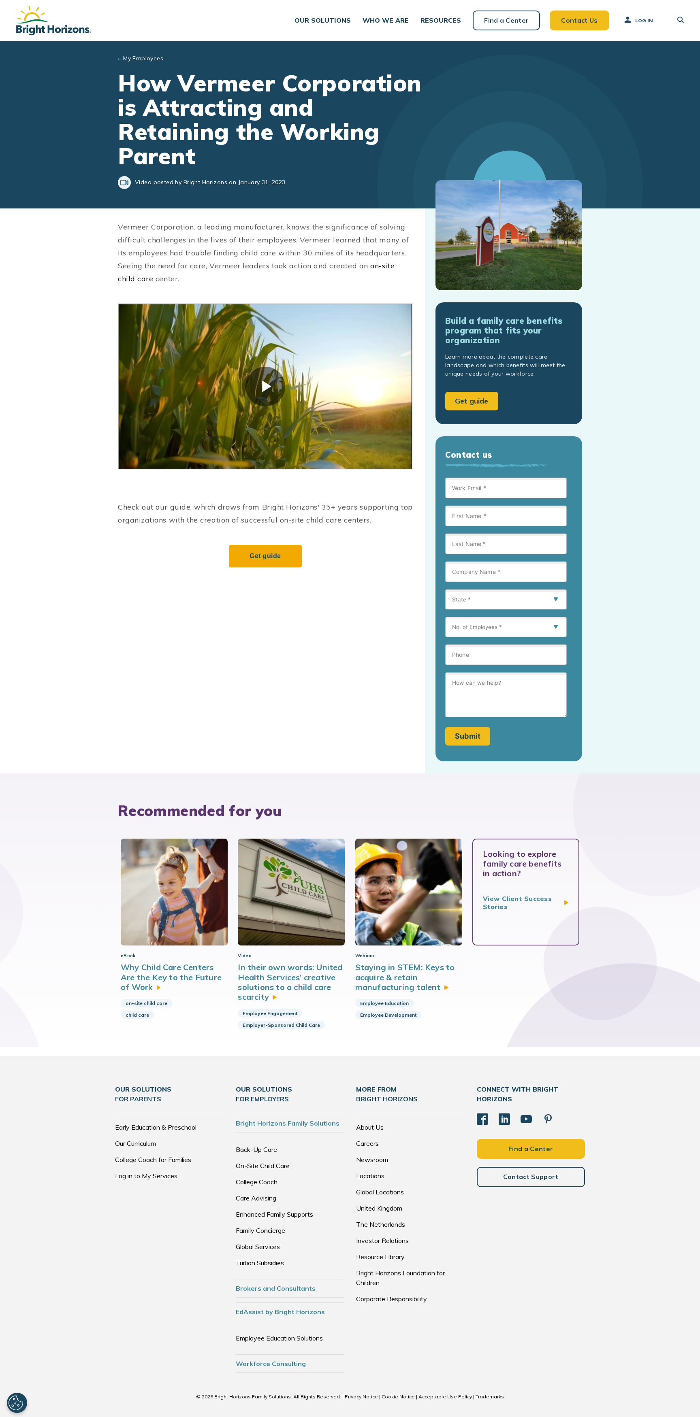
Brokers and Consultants (276, 1288)
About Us (370, 1127)
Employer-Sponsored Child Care (281, 1025)
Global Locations (380, 1192)
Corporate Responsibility (391, 1299)
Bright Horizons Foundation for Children (400, 1278)
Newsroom (372, 1160)
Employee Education (384, 1003)
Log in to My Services (146, 1176)
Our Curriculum (135, 1143)
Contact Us (579, 20)
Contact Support (531, 1177)
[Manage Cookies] (17, 1403)
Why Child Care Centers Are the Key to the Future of (171, 977)
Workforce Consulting (271, 1364)
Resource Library (380, 1257)
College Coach (256, 1182)
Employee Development (388, 1015)
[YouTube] (526, 1119)
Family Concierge (260, 1230)
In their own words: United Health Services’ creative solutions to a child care (290, 982)
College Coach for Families (153, 1160)
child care (137, 1015)
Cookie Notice (398, 1397)
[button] (323, 20)
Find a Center (506, 20)
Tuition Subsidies (260, 1263)
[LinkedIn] (504, 1119)
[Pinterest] (548, 1119)
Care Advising (256, 1198)
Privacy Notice (361, 1397)
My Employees (143, 58)
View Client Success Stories (517, 902)
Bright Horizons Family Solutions (287, 1123)
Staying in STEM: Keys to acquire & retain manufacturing (405, 977)
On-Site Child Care (263, 1166)
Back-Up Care (256, 1149)
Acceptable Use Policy (445, 1397)
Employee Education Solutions (279, 1338)
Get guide (472, 401)
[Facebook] (482, 1119)
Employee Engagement (270, 1013)
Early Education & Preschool (155, 1127)
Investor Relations (382, 1240)
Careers (367, 1143)
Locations (370, 1176)
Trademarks (490, 1397)
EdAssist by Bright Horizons (280, 1312)
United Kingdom (379, 1208)
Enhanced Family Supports (274, 1214)
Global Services (258, 1247)
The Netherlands (380, 1224)
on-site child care (146, 1003)
